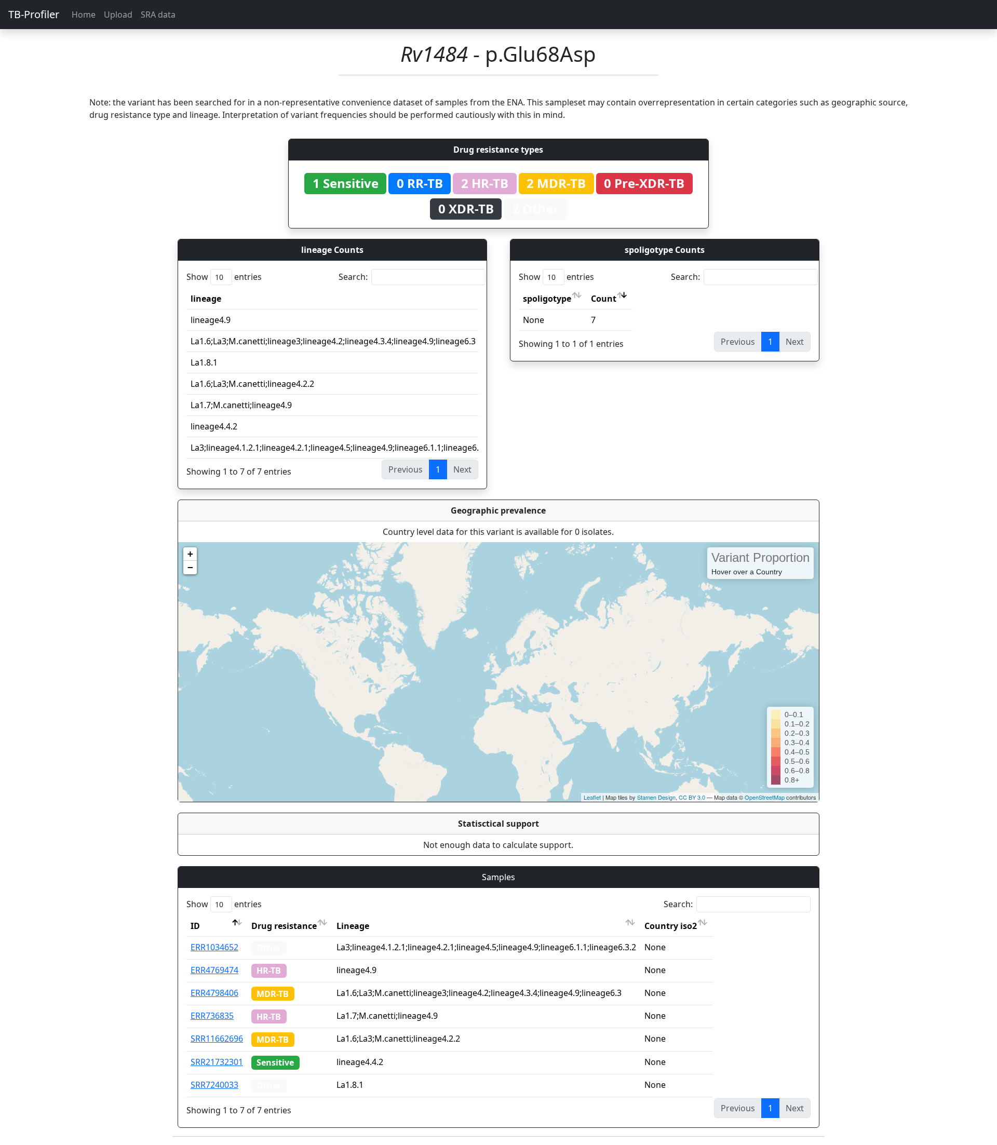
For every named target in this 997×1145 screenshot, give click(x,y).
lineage (206, 298)
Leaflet (592, 797)
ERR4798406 (214, 993)
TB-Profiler (33, 14)
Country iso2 (670, 926)
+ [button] (190, 553)
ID (195, 926)
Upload (118, 14)
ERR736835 (212, 1015)
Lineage (352, 926)
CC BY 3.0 (692, 797)
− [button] (190, 567)
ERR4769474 (214, 970)
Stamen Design (656, 797)
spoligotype (547, 298)
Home (84, 14)
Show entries (224, 276)
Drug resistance (284, 926)
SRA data (158, 14)
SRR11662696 (217, 1038)
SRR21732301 (217, 1062)
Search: (353, 276)
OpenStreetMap (765, 797)
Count (603, 298)
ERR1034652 (214, 947)
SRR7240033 (214, 1084)
